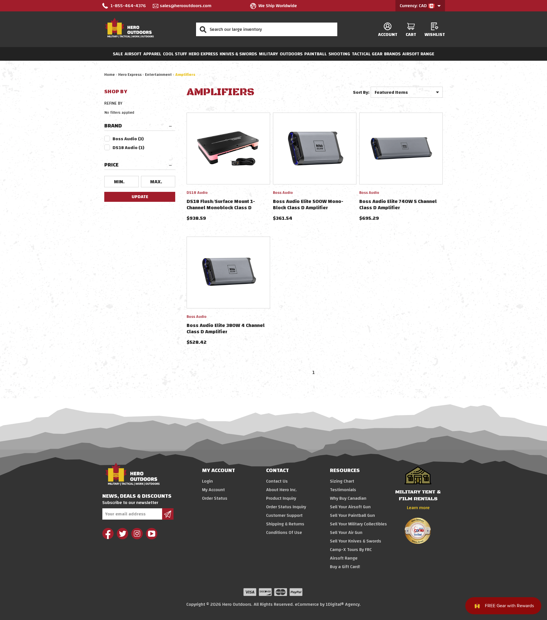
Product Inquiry (281, 498)
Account (387, 34)
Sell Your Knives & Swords (355, 541)
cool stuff (175, 54)
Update (140, 196)
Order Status (214, 498)
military (268, 54)
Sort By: (361, 92)
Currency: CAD (414, 5)
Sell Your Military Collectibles (358, 524)
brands (392, 54)
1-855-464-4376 (128, 5)
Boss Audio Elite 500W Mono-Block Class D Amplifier (308, 204)
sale (118, 54)
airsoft (133, 54)
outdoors (291, 54)
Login (207, 481)
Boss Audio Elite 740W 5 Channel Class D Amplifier (398, 204)
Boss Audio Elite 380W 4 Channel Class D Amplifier (226, 328)
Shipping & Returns (285, 524)
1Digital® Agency (343, 604)
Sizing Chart (342, 481)
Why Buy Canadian (348, 498)
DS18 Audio (128, 147)
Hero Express (203, 54)
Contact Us (277, 481)
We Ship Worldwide (277, 5)
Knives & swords (238, 54)
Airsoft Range (418, 54)
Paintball (315, 54)
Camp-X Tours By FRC (351, 549)
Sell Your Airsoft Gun (350, 507)
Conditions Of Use (284, 532)
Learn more (418, 507)
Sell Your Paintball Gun (352, 515)
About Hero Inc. (281, 489)
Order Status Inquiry (286, 507)
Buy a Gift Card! (345, 566)
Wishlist (434, 34)
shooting (339, 54)
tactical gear (367, 54)
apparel (152, 54)
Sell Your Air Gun (346, 532)
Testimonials (343, 489)
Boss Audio (128, 139)
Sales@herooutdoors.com (185, 5)
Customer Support (284, 515)
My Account (213, 489)
